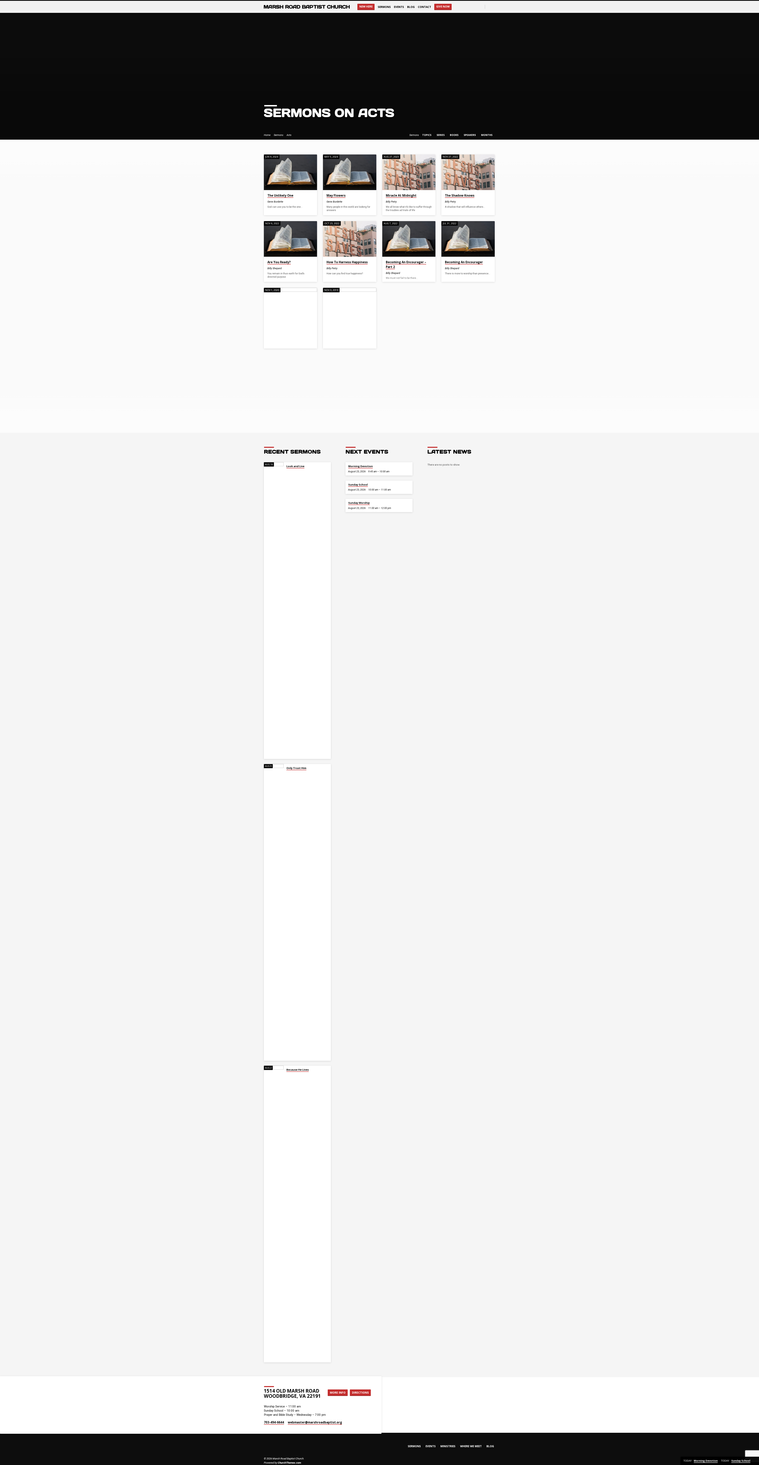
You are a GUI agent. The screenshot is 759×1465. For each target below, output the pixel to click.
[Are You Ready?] (290, 239)
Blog (411, 7)
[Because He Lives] (274, 1214)
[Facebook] (489, 6)
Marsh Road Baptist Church (306, 7)
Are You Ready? (279, 262)
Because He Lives (297, 1069)
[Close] (755, 1460)
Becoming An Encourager (464, 262)
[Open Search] (481, 7)
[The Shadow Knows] (468, 172)
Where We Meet (471, 1446)
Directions (360, 1392)
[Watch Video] (400, 202)
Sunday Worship (359, 503)
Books (454, 135)
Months (487, 135)
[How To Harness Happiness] (349, 239)
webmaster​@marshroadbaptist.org (315, 1422)
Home (267, 135)
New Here (366, 6)
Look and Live (295, 466)
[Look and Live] (274, 610)
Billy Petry (391, 201)
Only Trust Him (296, 768)
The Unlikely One (280, 195)
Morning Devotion (360, 466)
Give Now (443, 6)
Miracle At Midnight (401, 195)
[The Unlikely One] (290, 172)
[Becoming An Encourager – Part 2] (408, 239)
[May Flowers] (349, 172)
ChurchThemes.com (289, 1462)
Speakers (470, 135)
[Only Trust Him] (274, 912)
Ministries (447, 1446)
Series (441, 135)
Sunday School (358, 484)
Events (399, 7)
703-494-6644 (274, 1422)
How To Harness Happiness (347, 262)
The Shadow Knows (459, 195)
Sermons (384, 7)
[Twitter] (493, 6)
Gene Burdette (275, 201)
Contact (424, 7)
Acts (289, 135)
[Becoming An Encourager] (468, 239)
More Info (338, 1392)
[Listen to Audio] (286, 201)
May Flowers (336, 195)
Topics (427, 135)
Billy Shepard (274, 268)
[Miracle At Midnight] (408, 172)
